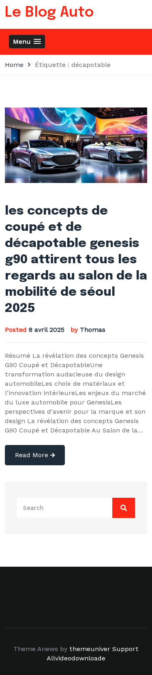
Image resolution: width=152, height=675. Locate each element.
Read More (32, 455)
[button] (27, 41)
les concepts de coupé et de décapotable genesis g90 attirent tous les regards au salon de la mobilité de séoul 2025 (76, 260)
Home (14, 65)
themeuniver (89, 649)
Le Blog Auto (49, 12)
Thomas (92, 329)
